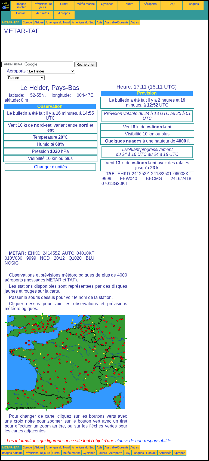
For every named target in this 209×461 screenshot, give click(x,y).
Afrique (39, 22)
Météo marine (86, 3)
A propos (64, 13)
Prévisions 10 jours (43, 5)
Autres (134, 22)
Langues (193, 3)
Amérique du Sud (83, 22)
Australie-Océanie (116, 22)
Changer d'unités (50, 167)
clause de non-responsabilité (143, 440)
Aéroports (150, 3)
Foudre (128, 3)
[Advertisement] (100, 49)
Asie (99, 22)
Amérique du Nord (58, 22)
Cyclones (107, 3)
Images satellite (21, 5)
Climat (64, 3)
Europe (27, 22)
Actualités (42, 13)
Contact (21, 13)
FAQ (172, 3)
